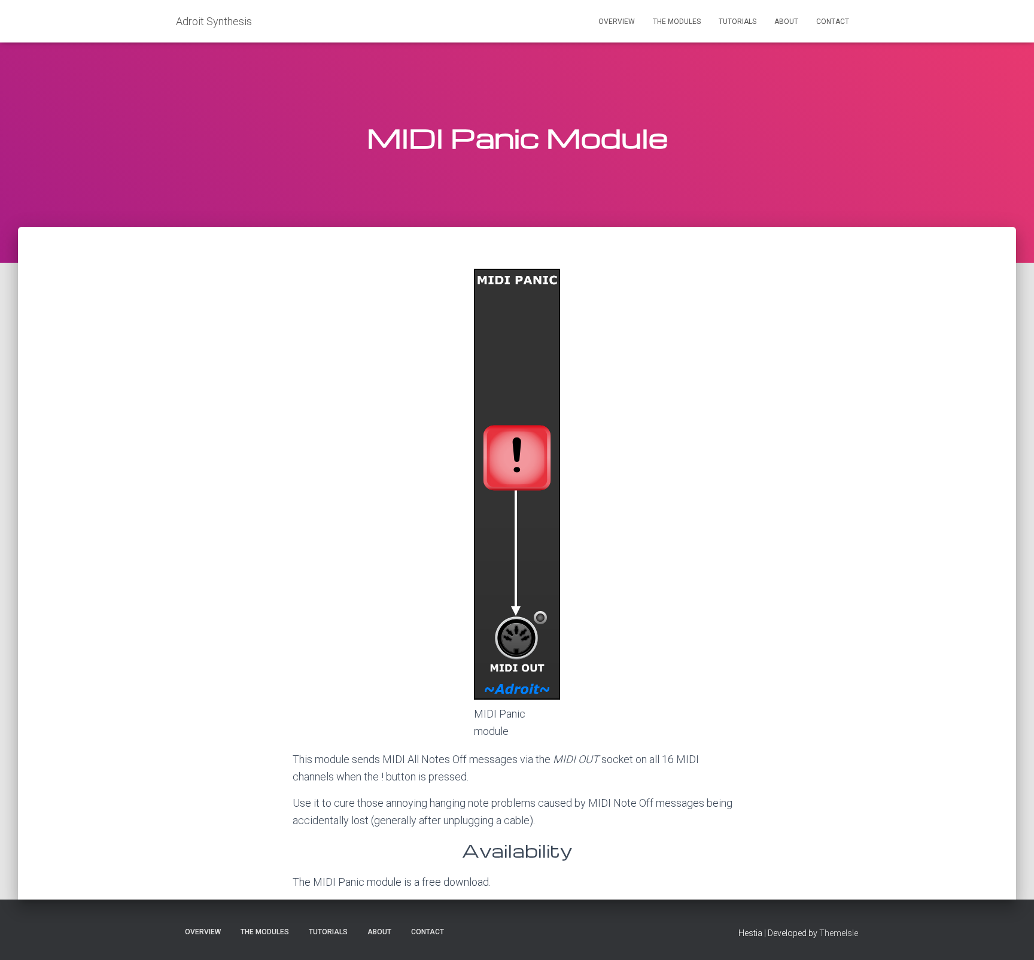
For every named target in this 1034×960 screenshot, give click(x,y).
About (786, 21)
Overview (616, 21)
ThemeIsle (838, 933)
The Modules (677, 21)
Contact (832, 21)
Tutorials (737, 21)
